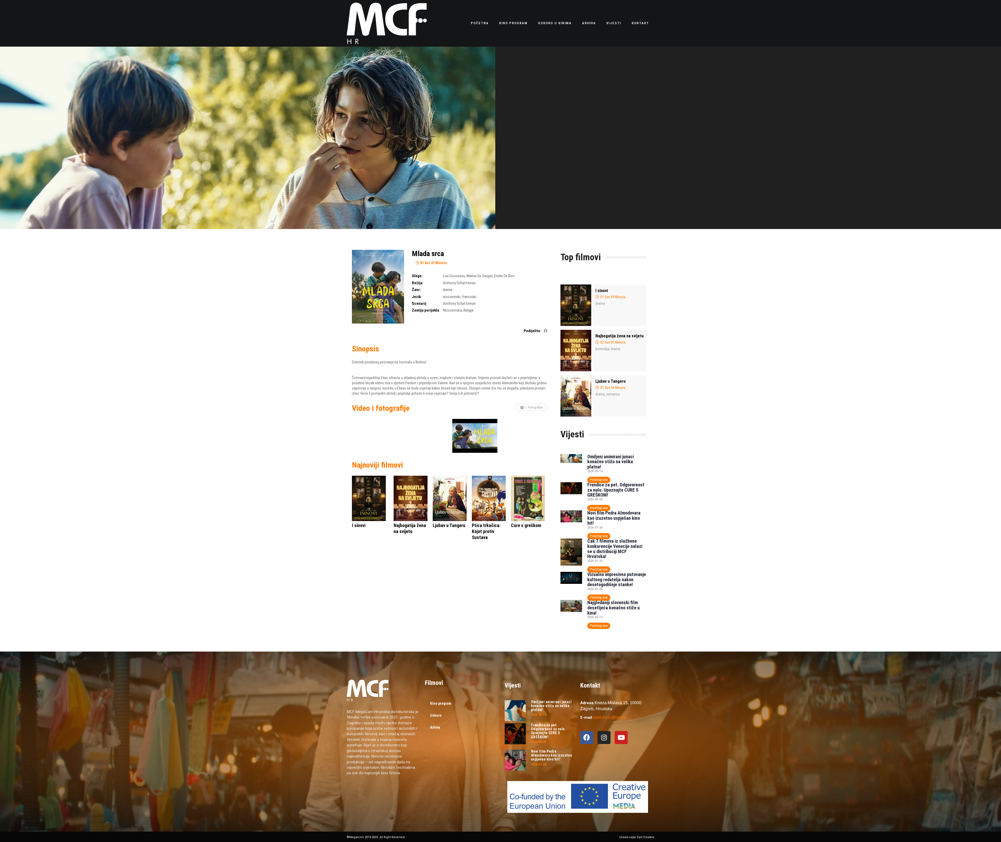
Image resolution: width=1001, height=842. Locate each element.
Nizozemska (452, 310)
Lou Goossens (454, 276)
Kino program (513, 23)
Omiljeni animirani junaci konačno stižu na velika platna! (610, 462)
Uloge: (417, 276)
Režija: (417, 283)
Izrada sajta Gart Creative (636, 837)
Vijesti (613, 23)
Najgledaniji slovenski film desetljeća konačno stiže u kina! (613, 608)
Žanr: (416, 289)
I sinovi (601, 290)
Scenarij (419, 303)
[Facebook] (586, 737)
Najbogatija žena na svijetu (619, 335)
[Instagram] (604, 737)
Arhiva (589, 23)
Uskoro (436, 715)
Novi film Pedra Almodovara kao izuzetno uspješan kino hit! (613, 518)
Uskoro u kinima (555, 23)
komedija (602, 348)
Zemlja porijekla (425, 310)
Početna (480, 23)
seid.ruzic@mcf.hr (609, 717)
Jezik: (417, 296)
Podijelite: (532, 331)
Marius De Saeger (479, 276)
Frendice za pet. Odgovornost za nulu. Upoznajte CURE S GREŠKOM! (615, 490)
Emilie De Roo (504, 276)
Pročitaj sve (599, 480)
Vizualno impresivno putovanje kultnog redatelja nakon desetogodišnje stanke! (616, 579)
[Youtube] (621, 737)
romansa (613, 394)
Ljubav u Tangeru (610, 381)
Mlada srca (428, 253)
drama (447, 289)
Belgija (468, 310)
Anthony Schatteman (459, 283)
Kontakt (640, 23)
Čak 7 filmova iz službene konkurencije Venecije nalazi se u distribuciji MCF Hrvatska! (614, 548)
